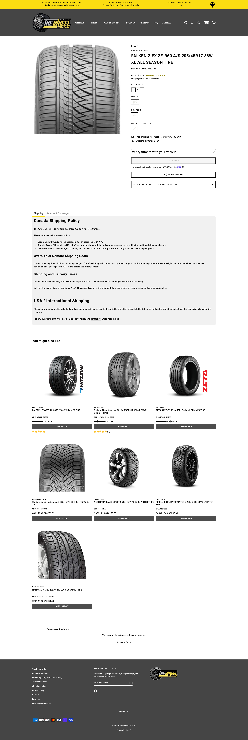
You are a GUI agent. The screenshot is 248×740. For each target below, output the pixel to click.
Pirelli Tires (160, 499)
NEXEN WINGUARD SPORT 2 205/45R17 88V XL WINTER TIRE (124, 502)
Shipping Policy (39, 686)
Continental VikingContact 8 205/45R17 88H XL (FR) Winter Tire (61, 503)
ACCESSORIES (112, 22)
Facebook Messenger (41, 703)
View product (62, 427)
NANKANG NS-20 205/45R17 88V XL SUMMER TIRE (57, 590)
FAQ (156, 22)
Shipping (135, 79)
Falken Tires (139, 50)
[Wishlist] (186, 22)
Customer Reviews (40, 673)
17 (134, 128)
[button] (206, 23)
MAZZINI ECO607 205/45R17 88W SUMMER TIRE (56, 410)
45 (134, 115)
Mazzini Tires (37, 407)
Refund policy (38, 690)
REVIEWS (145, 22)
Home (133, 46)
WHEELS (80, 22)
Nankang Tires (38, 587)
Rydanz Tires (99, 407)
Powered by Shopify (124, 730)
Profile (136, 110)
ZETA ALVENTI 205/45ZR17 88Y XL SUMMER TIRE (180, 410)
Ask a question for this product (155, 184)
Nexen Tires (99, 499)
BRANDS (131, 22)
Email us (36, 699)
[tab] (38, 214)
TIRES (94, 22)
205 (135, 102)
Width (135, 97)
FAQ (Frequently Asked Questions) (47, 677)
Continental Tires (39, 499)
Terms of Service (39, 682)
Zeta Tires (160, 407)
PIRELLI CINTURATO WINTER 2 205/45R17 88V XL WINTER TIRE (184, 503)
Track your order (39, 669)
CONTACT (167, 22)
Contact (35, 695)
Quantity (137, 85)
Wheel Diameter (141, 123)
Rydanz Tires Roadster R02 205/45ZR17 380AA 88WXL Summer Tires (121, 411)
